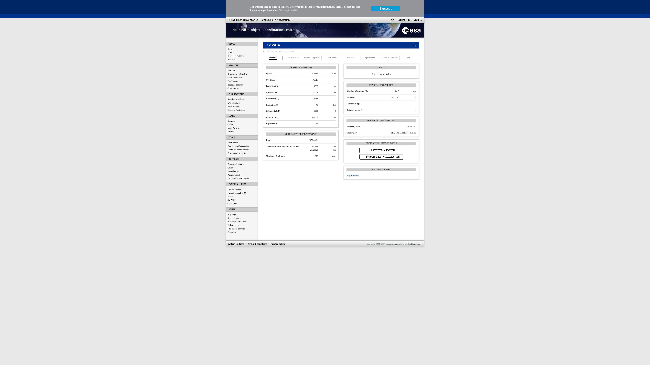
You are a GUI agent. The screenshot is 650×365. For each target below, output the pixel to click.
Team (230, 52)
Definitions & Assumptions (239, 178)
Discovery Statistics (235, 164)
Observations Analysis (237, 153)
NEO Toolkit (233, 142)
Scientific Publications (236, 110)
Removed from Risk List (237, 74)
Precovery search (234, 189)
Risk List (231, 70)
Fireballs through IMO (237, 193)
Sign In (418, 20)
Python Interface (234, 225)
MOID (409, 58)
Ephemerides (370, 58)
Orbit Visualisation (382, 150)
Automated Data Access (237, 222)
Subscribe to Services (236, 229)
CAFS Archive (234, 103)
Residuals (351, 58)
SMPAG (231, 200)
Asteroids (231, 121)
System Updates (234, 218)
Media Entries (233, 171)
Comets (231, 124)
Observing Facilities (236, 56)
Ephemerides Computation (238, 146)
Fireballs (231, 131)
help (414, 45)
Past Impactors (233, 81)
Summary (273, 57)
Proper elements (352, 176)
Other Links (232, 203)
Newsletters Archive (236, 99)
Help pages (232, 214)
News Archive (233, 106)
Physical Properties (312, 58)
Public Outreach (234, 175)
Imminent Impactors (236, 85)
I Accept (386, 8)
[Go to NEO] (411, 30)
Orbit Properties (292, 58)
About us (231, 59)
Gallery (230, 168)
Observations (331, 58)
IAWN (230, 196)
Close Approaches (235, 78)
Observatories (233, 88)
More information (288, 10)
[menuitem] (244, 20)
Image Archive (233, 128)
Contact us (232, 232)
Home (230, 49)
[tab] (273, 58)
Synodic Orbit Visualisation (382, 156)
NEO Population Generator (238, 150)
